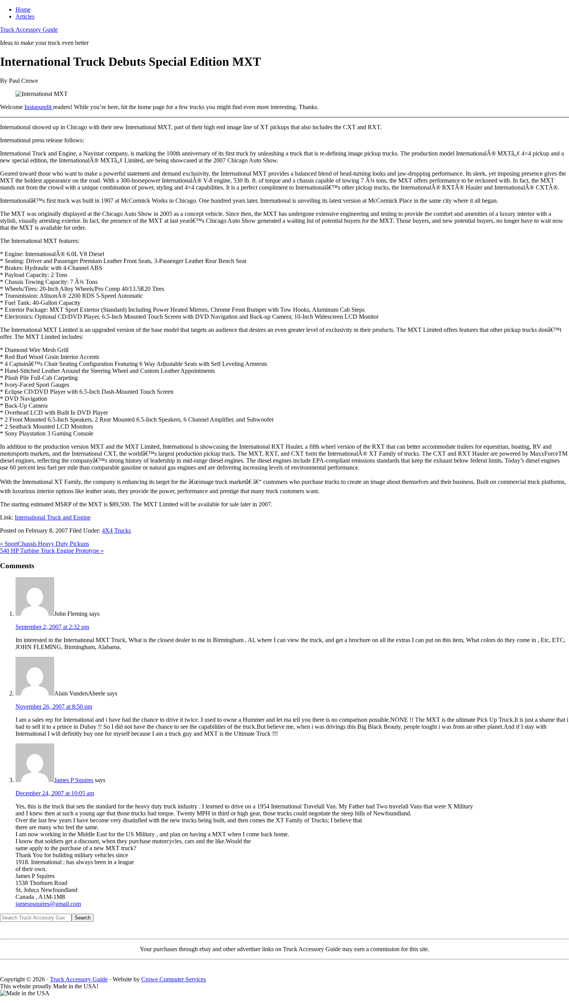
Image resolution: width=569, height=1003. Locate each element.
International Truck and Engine (53, 517)
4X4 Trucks (116, 530)
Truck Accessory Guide (29, 29)
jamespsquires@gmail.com (48, 903)
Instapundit (38, 107)
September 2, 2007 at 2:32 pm (52, 627)
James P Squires (73, 780)
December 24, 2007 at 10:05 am (54, 793)
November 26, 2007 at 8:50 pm (53, 706)
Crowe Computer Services (173, 979)
